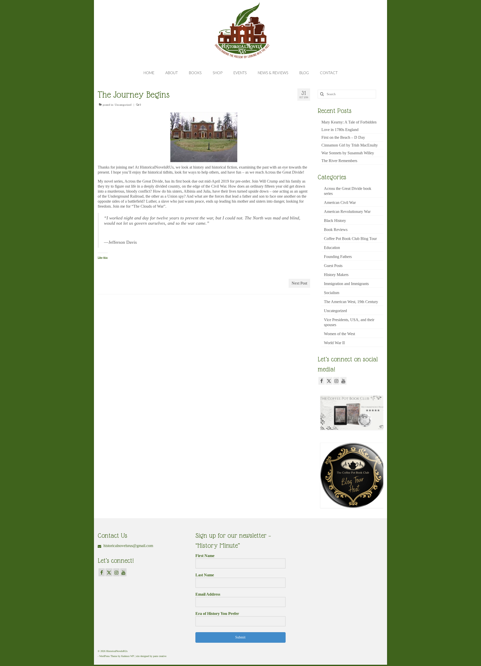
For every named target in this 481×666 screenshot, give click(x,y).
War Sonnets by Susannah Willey (347, 153)
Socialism (331, 293)
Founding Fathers (338, 256)
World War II (334, 343)
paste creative (159, 656)
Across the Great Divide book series (347, 191)
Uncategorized (123, 104)
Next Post (299, 283)
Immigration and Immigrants (346, 284)
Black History (335, 220)
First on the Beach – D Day (343, 137)
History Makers (336, 275)
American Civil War (340, 202)
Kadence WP (127, 656)
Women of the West (339, 334)
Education (332, 247)
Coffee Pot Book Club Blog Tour (350, 238)
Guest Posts (333, 265)
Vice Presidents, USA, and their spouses (349, 322)
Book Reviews (335, 229)
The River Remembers (339, 161)
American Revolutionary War (347, 211)
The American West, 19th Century (351, 302)
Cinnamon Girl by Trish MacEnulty (349, 145)
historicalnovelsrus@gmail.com (127, 546)
